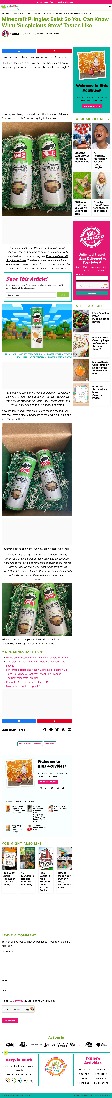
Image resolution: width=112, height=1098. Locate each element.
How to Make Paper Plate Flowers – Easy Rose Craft (18, 809)
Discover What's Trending (22, 13)
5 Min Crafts (101, 1083)
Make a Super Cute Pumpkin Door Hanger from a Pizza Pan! (100, 368)
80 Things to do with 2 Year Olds (60, 808)
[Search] (104, 7)
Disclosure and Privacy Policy (83, 1095)
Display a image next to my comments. (30, 1001)
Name (5, 980)
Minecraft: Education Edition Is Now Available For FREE (37, 657)
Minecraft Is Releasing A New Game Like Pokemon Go (36, 669)
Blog (9, 13)
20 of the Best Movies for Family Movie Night (82, 157)
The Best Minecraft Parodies (22, 678)
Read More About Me (48, 782)
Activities (84, 1069)
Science (101, 1069)
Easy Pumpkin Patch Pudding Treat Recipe (100, 317)
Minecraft (49, 744)
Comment (7, 952)
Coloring (84, 1074)
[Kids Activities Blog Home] (10, 7)
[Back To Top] (5, 1052)
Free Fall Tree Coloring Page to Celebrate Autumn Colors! (100, 343)
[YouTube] (46, 788)
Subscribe (92, 293)
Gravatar (20, 1001)
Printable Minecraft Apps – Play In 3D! (27, 682)
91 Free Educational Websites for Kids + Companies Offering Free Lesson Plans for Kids (39, 813)
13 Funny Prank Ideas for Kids (39, 828)
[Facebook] (52, 788)
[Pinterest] (63, 788)
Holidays (101, 1078)
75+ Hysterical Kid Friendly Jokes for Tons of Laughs (100, 160)
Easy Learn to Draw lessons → (62, 2)
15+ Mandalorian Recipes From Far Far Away (28, 879)
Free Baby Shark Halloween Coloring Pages (9, 879)
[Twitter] (57, 788)
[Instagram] (40, 788)
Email (5, 990)
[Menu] (109, 7)
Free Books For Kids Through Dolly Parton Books (45, 882)
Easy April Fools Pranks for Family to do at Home (100, 206)
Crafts (84, 1078)
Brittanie (15, 34)
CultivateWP (105, 1095)
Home (4, 13)
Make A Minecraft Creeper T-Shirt (25, 686)
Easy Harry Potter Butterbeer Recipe (17, 829)
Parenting (101, 1074)
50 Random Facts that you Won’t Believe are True (81, 208)
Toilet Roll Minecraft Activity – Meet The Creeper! (33, 673)
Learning (84, 1083)
